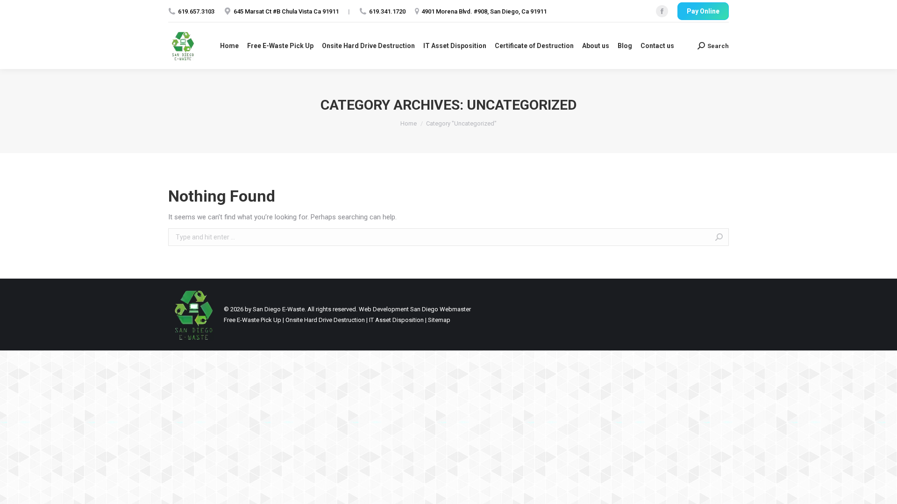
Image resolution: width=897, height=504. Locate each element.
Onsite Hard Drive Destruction (325, 319)
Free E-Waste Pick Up (252, 319)
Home (408, 123)
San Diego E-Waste (279, 309)
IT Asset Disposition (396, 319)
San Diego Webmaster (440, 309)
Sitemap (439, 319)
